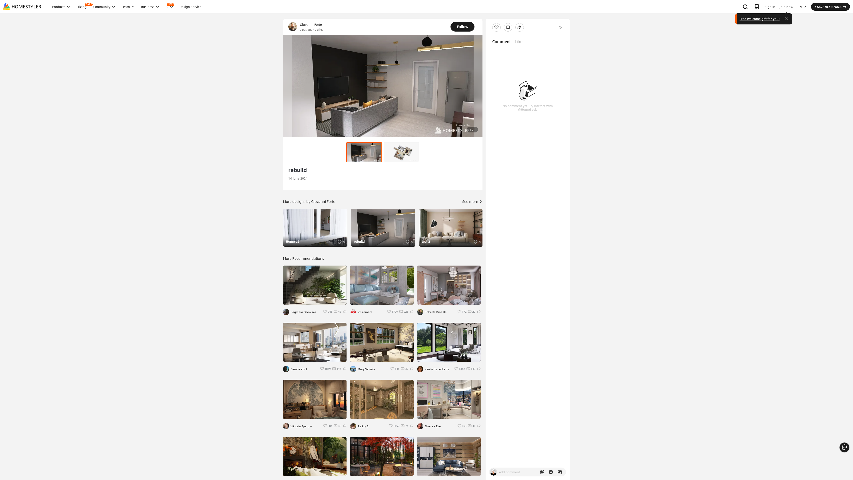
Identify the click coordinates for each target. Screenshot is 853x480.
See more (470, 201)
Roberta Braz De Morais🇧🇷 (436, 312)
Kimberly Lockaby (437, 369)
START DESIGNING (828, 6)
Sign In (770, 6)
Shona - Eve (433, 426)
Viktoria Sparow (301, 426)
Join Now (786, 6)
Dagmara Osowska (303, 312)
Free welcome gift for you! (760, 18)
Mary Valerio (366, 369)
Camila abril (299, 369)
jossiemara (365, 312)
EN (800, 6)
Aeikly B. (363, 426)
